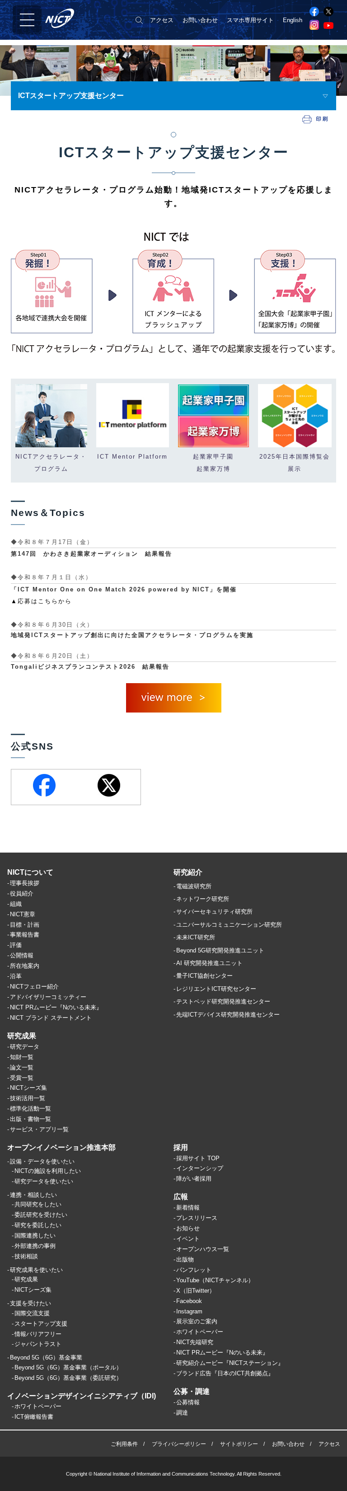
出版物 (185, 1259)
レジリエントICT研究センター (216, 988)
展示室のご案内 (196, 1321)
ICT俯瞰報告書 (33, 1416)
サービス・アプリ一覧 (39, 1129)
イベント (188, 1238)
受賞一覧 (21, 1077)
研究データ (24, 1046)
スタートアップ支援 (40, 1323)
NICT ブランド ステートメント (51, 1017)
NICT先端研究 (194, 1342)
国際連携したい (35, 1235)
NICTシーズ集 (28, 1087)
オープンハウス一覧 (202, 1249)
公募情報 (188, 1402)
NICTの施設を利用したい (47, 1170)
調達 (182, 1412)
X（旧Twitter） (195, 1290)
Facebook (189, 1301)
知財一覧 (21, 1057)
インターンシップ (199, 1168)
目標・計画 (24, 924)
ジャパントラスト (37, 1344)
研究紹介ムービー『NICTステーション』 (230, 1363)
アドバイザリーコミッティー (48, 997)
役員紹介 (21, 893)
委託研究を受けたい (40, 1214)
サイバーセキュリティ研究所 (214, 911)
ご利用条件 (124, 1444)
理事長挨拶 (24, 883)
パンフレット (193, 1269)
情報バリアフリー (37, 1334)
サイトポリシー (239, 1444)
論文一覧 (21, 1067)
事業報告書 (24, 934)
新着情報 (188, 1207)
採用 (181, 1147)
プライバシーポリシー (179, 1444)
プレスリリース (196, 1217)
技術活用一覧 (27, 1098)
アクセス (162, 20)
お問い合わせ (200, 20)
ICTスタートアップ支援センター (71, 95)
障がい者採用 (193, 1178)
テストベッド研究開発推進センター (223, 1001)
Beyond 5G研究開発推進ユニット (220, 950)
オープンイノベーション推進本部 (61, 1147)
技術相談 (26, 1256)
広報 (181, 1196)
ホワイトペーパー (37, 1406)
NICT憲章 (22, 914)
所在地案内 (24, 965)
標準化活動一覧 (30, 1108)
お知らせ (188, 1228)
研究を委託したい (37, 1225)
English (292, 20)
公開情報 (21, 955)
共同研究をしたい (37, 1204)
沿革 (16, 976)
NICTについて (30, 872)
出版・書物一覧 (30, 1119)
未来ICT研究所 (195, 937)
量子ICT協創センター (204, 975)
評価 (16, 945)
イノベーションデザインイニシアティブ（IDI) (81, 1396)
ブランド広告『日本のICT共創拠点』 (225, 1373)
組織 (16, 903)
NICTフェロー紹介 (34, 986)
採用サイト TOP (198, 1158)
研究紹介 (188, 872)
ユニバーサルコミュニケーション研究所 (229, 924)
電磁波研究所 (193, 886)
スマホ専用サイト (250, 20)
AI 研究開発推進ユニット (209, 963)
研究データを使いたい (43, 1181)
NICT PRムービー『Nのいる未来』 (56, 1007)
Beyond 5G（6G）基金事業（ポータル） (68, 1367)
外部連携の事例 (35, 1245)
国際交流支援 (32, 1313)
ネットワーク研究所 (202, 899)
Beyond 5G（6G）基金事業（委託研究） (68, 1377)
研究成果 (21, 1036)
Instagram (189, 1311)
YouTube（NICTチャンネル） (215, 1280)
